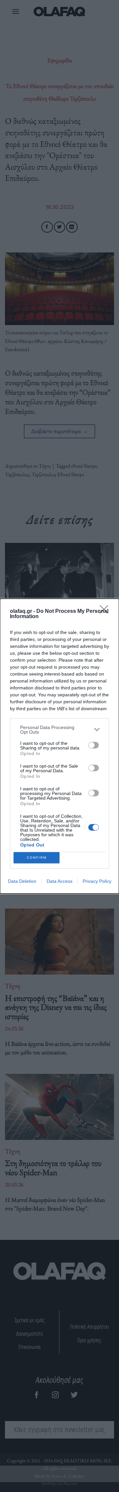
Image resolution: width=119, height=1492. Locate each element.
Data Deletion (22, 881)
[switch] (93, 745)
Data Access (59, 881)
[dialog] (59, 746)
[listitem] (59, 729)
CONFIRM (37, 857)
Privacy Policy (97, 881)
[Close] (106, 611)
